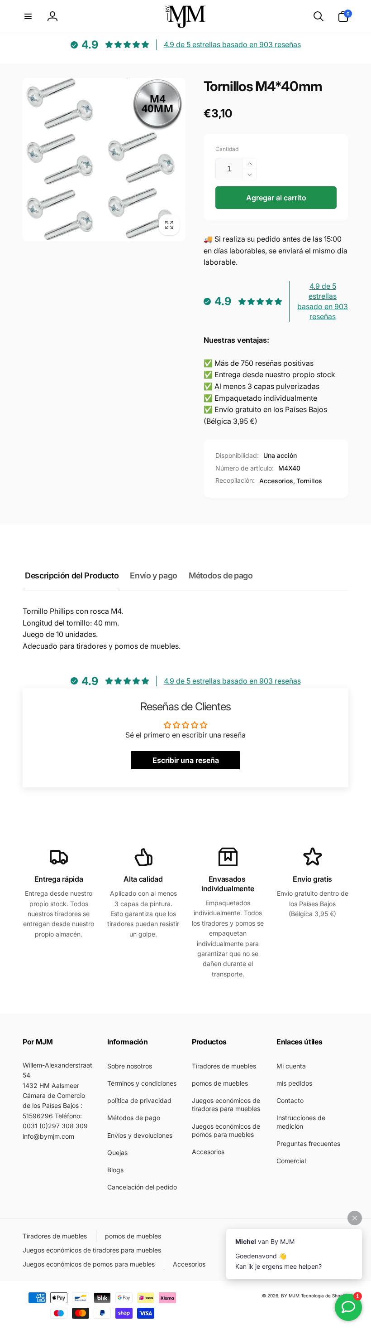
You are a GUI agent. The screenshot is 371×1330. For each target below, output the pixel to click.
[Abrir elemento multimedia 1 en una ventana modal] (104, 159)
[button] (28, 16)
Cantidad (226, 149)
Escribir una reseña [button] (185, 760)
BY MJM (290, 1295)
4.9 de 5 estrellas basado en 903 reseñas (232, 44)
